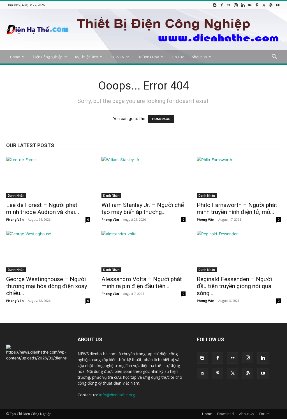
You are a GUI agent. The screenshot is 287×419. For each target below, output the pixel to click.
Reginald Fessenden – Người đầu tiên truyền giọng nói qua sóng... (234, 286)
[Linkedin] (243, 5)
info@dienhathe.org (117, 394)
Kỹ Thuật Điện (86, 56)
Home (15, 56)
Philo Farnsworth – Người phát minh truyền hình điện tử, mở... (237, 208)
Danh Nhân (16, 195)
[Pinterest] (257, 5)
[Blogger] (215, 5)
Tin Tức (178, 56)
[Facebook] (222, 5)
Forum (264, 413)
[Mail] (250, 5)
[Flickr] (229, 5)
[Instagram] (236, 5)
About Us (199, 56)
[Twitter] (264, 5)
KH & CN (117, 56)
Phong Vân (15, 219)
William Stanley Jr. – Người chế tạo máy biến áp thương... (142, 208)
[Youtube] (278, 5)
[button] (274, 57)
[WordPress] (271, 5)
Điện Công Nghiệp (48, 56)
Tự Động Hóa (148, 56)
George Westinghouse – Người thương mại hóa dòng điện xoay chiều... (46, 286)
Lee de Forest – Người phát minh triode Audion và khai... (42, 208)
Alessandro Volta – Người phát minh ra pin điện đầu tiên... (141, 282)
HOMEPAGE (161, 119)
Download (225, 413)
